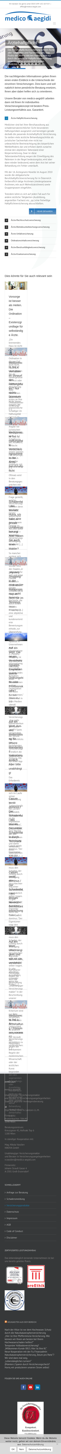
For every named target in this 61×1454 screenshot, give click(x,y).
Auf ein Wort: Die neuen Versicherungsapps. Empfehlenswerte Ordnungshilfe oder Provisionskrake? (16, 669)
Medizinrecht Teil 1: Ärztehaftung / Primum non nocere (16, 1024)
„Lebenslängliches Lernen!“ (18, 1361)
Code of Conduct (15, 1231)
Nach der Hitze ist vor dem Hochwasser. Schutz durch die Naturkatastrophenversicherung (28, 1331)
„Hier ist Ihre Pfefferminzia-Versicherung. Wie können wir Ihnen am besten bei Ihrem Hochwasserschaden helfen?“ (27, 1339)
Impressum (12, 1218)
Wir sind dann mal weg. (16, 1357)
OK (13, 1449)
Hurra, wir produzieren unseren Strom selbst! (27, 1367)
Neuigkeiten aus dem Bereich (21, 1322)
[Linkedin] (37, 1387)
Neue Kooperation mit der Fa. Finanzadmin (26, 1351)
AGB (9, 1224)
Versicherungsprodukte (18, 1205)
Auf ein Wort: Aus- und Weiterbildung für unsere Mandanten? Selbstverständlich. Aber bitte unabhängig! (16, 747)
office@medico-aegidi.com (30, 6)
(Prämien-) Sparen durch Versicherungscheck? (27, 1364)
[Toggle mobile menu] (54, 23)
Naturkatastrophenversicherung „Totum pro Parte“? (29, 1354)
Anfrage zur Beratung (17, 1192)
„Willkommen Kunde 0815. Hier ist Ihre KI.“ (26, 1348)
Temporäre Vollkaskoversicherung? (22, 1345)
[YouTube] (30, 1387)
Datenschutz (13, 1211)
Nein (21, 1449)
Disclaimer (12, 1237)
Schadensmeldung (16, 1198)
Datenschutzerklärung (33, 1444)
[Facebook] (23, 1387)
